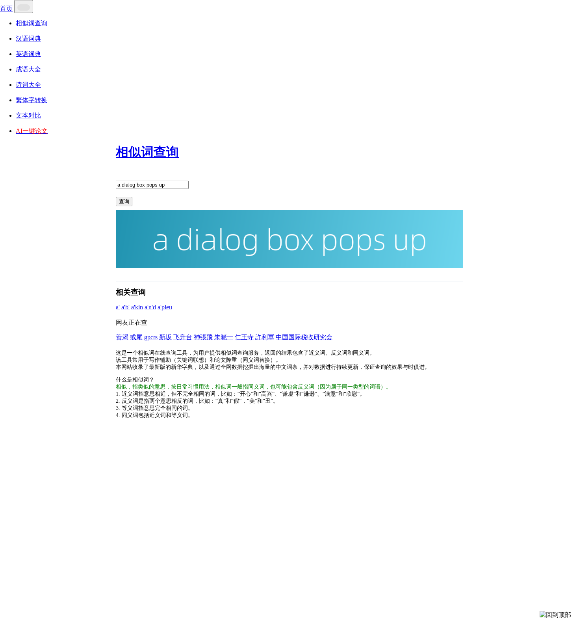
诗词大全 (28, 84)
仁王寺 (244, 337)
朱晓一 (223, 337)
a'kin (137, 307)
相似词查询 (31, 23)
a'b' (125, 307)
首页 (6, 8)
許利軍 (264, 337)
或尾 (136, 337)
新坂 (165, 337)
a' (118, 307)
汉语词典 (28, 38)
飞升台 (182, 337)
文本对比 (28, 115)
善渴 (122, 337)
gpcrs (151, 337)
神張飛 (203, 337)
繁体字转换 (31, 100)
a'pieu (165, 307)
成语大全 (28, 69)
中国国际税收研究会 (304, 337)
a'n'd (150, 307)
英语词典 (28, 53)
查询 (124, 201)
